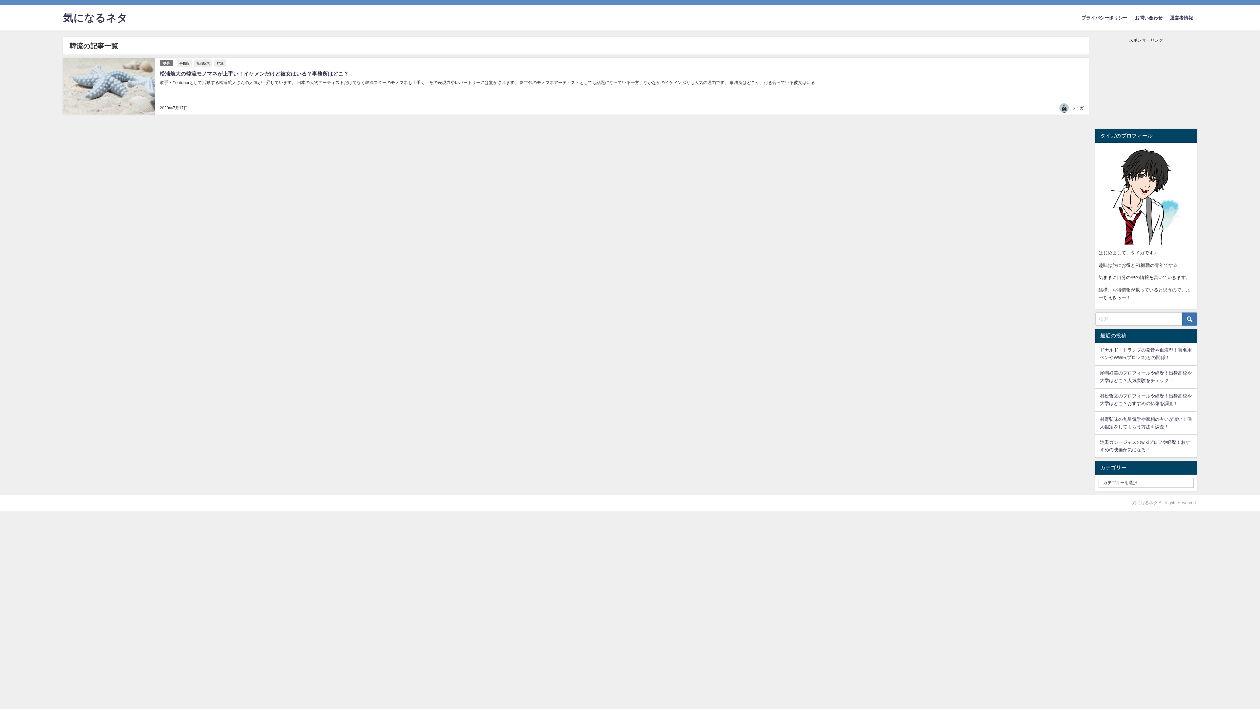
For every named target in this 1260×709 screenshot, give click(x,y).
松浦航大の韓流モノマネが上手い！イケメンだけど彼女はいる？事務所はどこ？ (254, 73)
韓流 (220, 63)
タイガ (1078, 108)
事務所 (184, 63)
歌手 (166, 63)
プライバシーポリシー (1104, 17)
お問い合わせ (1149, 17)
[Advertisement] (1146, 85)
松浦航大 (203, 63)
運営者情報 (1181, 17)
